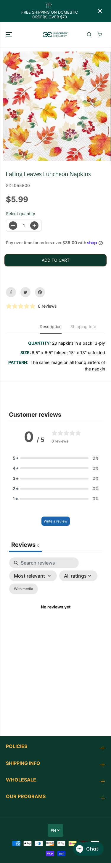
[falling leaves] (57, 106)
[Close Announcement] (100, 11)
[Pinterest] (40, 292)
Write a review (55, 521)
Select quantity (20, 213)
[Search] (89, 34)
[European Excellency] (55, 34)
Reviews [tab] (25, 544)
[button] (9, 34)
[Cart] (99, 34)
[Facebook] (11, 292)
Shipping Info (83, 326)
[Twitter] (25, 292)
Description (51, 326)
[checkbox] (23, 589)
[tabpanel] (55, 614)
